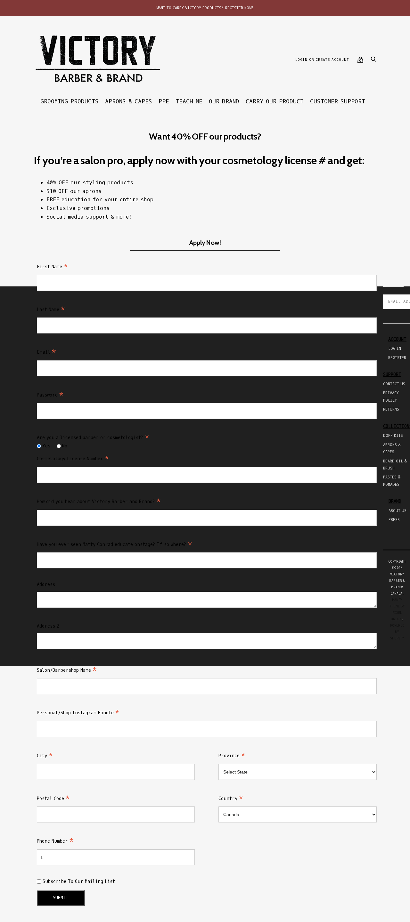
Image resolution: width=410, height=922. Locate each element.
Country (230, 799)
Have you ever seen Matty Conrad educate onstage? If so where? (114, 544)
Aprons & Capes (128, 101)
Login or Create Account (322, 59)
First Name (52, 267)
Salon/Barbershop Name (67, 670)
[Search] (373, 61)
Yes (46, 446)
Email (46, 352)
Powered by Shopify (397, 631)
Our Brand (224, 101)
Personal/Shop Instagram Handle (78, 713)
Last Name (51, 310)
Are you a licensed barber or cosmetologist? (93, 438)
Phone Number (55, 841)
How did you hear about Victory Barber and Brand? (99, 502)
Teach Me (189, 101)
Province (231, 756)
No (64, 446)
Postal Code (53, 799)
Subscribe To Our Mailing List (79, 881)
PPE (164, 101)
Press (394, 519)
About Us (397, 510)
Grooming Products (69, 101)
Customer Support (337, 101)
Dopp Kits (393, 435)
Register (397, 357)
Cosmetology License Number (73, 459)
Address (46, 584)
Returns (391, 409)
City (45, 756)
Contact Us (394, 384)
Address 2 (48, 626)
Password (50, 395)
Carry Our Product (275, 101)
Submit (61, 898)
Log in (394, 348)
